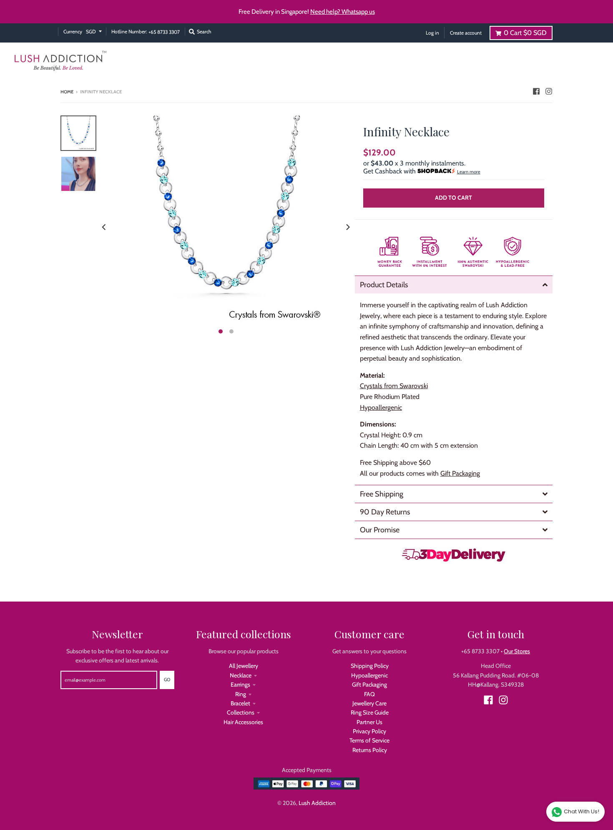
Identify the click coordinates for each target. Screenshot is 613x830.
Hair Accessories (243, 722)
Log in (432, 33)
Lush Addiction (317, 803)
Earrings (240, 684)
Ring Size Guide (370, 712)
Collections (240, 712)
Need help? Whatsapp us (342, 11)
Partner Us (369, 722)
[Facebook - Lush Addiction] (536, 91)
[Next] (347, 227)
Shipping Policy (370, 666)
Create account (466, 33)
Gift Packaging (460, 473)
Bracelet (240, 703)
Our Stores (517, 651)
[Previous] (105, 227)
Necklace (240, 675)
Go (167, 679)
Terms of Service (369, 740)
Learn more (468, 172)
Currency (72, 31)
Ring (240, 694)
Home (66, 92)
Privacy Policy (369, 731)
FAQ (369, 694)
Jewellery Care (369, 703)
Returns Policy (369, 750)
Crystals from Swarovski (394, 386)
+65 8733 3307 (164, 32)
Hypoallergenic (369, 675)
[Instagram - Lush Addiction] (549, 91)
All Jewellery (243, 666)
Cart (525, 33)
